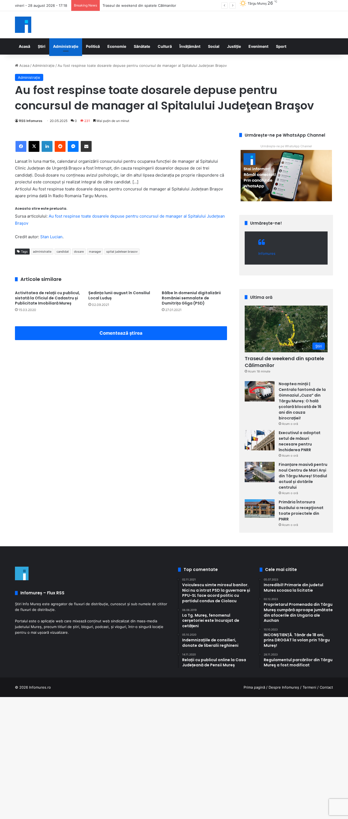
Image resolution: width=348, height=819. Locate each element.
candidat (63, 251)
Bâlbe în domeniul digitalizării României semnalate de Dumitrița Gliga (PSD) (191, 298)
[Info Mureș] (23, 25)
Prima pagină (254, 687)
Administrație (65, 46)
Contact (326, 687)
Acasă (24, 46)
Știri (41, 46)
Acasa (23, 65)
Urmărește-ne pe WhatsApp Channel (286, 146)
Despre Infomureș (284, 687)
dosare (79, 251)
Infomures (266, 253)
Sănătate (142, 46)
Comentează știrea (121, 333)
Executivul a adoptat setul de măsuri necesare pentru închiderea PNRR (300, 441)
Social (213, 46)
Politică (93, 46)
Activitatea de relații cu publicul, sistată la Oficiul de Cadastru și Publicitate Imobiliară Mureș (47, 298)
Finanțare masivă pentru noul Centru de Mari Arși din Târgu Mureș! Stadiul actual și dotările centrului (303, 476)
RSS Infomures (30, 121)
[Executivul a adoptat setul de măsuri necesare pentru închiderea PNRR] (260, 440)
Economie (116, 46)
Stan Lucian (51, 236)
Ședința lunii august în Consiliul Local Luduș (119, 295)
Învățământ (189, 46)
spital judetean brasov (122, 251)
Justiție (234, 46)
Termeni (309, 687)
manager (95, 251)
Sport (281, 46)
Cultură (165, 46)
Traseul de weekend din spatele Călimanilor (284, 362)
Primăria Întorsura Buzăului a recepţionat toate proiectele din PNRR (301, 510)
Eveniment (258, 46)
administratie (42, 251)
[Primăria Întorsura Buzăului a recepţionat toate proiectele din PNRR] (260, 508)
